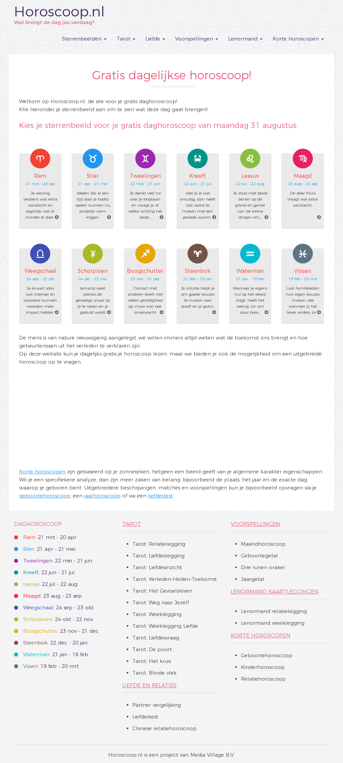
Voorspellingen (195, 38)
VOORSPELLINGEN (255, 524)
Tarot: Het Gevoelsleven (162, 591)
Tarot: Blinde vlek (154, 673)
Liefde (153, 38)
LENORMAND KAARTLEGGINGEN (275, 592)
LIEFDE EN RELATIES (149, 685)
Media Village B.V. (212, 755)
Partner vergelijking (156, 705)
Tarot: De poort (152, 649)
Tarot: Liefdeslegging (158, 555)
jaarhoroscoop (102, 495)
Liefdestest (145, 716)
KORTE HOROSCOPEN (260, 635)
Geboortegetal (259, 555)
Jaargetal (252, 579)
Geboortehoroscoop (266, 655)
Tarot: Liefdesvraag (155, 637)
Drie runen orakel (263, 567)
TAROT (131, 524)
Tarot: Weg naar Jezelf (160, 602)
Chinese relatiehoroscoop (164, 728)
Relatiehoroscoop (263, 679)
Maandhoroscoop (263, 544)
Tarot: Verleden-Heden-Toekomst (174, 579)
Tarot (124, 38)
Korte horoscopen (297, 38)
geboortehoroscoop (44, 495)
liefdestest (160, 495)
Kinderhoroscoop (263, 667)
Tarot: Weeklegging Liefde (165, 626)
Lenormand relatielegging (274, 611)
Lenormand (243, 38)
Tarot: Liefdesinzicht (157, 567)
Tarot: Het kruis (151, 661)
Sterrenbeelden (82, 38)
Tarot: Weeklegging (157, 614)
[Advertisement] (171, 417)
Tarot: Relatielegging (158, 544)
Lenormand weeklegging (272, 623)
